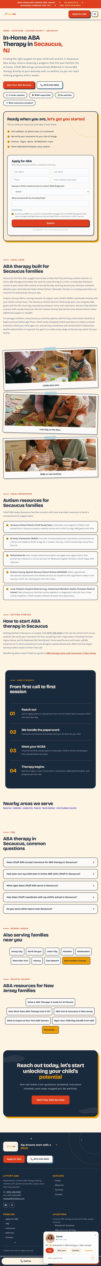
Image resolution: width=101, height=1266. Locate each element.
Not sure (62, 1250)
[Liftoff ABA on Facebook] (5, 1205)
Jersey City (28, 808)
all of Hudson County (66, 808)
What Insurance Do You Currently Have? (28, 198)
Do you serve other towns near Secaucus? (29, 909)
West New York (20, 960)
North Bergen (48, 808)
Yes (49, 1250)
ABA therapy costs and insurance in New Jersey (71, 653)
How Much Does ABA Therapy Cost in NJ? (29, 1011)
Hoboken (17, 808)
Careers (58, 1194)
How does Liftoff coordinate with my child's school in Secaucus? (42, 897)
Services (59, 1190)
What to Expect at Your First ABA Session (28, 1020)
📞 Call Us (26, 1261)
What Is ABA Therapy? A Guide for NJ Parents (50, 1002)
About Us (59, 1185)
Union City (52, 951)
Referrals (10, 1233)
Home (6, 31)
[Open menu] (95, 14)
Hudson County (35, 31)
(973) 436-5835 (72, 5)
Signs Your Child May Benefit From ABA (74, 1020)
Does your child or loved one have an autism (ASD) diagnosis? (38, 186)
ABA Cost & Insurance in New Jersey (74, 1011)
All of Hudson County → (76, 960)
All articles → (50, 1030)
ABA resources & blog (65, 1230)
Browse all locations (64, 1225)
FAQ (7, 1223)
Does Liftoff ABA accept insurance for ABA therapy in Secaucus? (42, 862)
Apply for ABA (79, 14)
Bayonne (7, 808)
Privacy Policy (17, 210)
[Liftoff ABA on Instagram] (11, 1205)
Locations (17, 31)
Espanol (89, 1250)
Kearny (37, 808)
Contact (9, 1237)
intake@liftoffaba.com (13, 1198)
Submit (50, 223)
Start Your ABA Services (19, 85)
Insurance (10, 1228)
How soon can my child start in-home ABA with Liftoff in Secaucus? (43, 873)
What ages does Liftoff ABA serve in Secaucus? (32, 885)
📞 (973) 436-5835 (49, 85)
